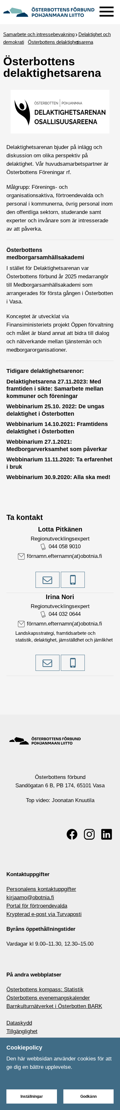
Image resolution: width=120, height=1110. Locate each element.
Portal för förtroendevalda (36, 906)
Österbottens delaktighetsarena (60, 42)
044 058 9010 (65, 546)
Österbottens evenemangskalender (48, 998)
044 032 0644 (65, 614)
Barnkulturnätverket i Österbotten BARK (54, 1006)
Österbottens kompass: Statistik (45, 989)
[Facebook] (72, 834)
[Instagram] (89, 834)
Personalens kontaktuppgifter (41, 889)
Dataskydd (19, 1023)
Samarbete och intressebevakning (39, 34)
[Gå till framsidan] (48, 11)
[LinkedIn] (107, 834)
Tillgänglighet (21, 1031)
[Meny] (107, 10)
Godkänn (88, 1096)
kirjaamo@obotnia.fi (30, 897)
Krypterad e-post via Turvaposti (44, 914)
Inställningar (31, 1096)
